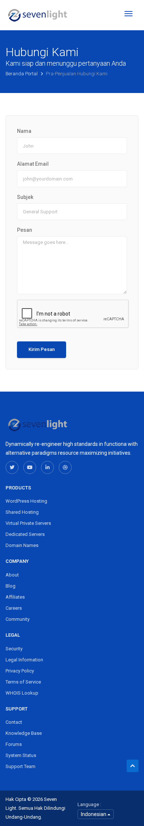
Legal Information (24, 659)
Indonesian (94, 814)
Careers (14, 608)
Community (18, 619)
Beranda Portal (22, 73)
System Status (21, 755)
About (12, 575)
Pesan (24, 230)
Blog (11, 586)
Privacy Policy (20, 671)
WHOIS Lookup (22, 693)
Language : (89, 804)
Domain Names (22, 545)
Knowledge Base (24, 733)
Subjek (25, 197)
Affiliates (15, 597)
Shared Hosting (22, 512)
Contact (14, 722)
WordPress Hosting (26, 501)
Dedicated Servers (25, 534)
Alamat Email (33, 164)
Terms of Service (23, 682)
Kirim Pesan (41, 349)
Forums (14, 744)
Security (14, 648)
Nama (24, 131)
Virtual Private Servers (28, 523)
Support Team (20, 766)
